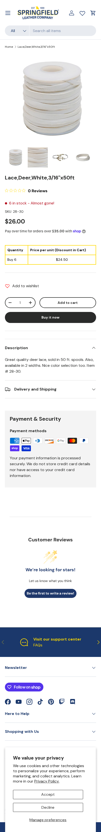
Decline (47, 807)
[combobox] (50, 30)
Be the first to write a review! (50, 593)
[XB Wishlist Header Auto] (82, 12)
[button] (93, 13)
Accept (48, 794)
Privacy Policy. (46, 781)
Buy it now (50, 317)
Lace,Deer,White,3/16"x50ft (36, 47)
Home (9, 47)
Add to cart (68, 302)
